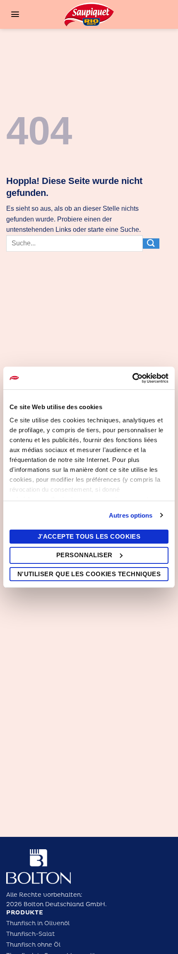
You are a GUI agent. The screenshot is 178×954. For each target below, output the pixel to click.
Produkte (24, 912)
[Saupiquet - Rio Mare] (89, 14)
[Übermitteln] (151, 243)
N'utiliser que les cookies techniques (89, 573)
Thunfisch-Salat (30, 934)
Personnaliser (84, 554)
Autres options (130, 515)
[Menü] (15, 14)
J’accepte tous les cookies (89, 536)
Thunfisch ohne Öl (33, 944)
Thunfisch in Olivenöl (38, 923)
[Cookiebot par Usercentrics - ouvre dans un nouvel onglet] (132, 378)
